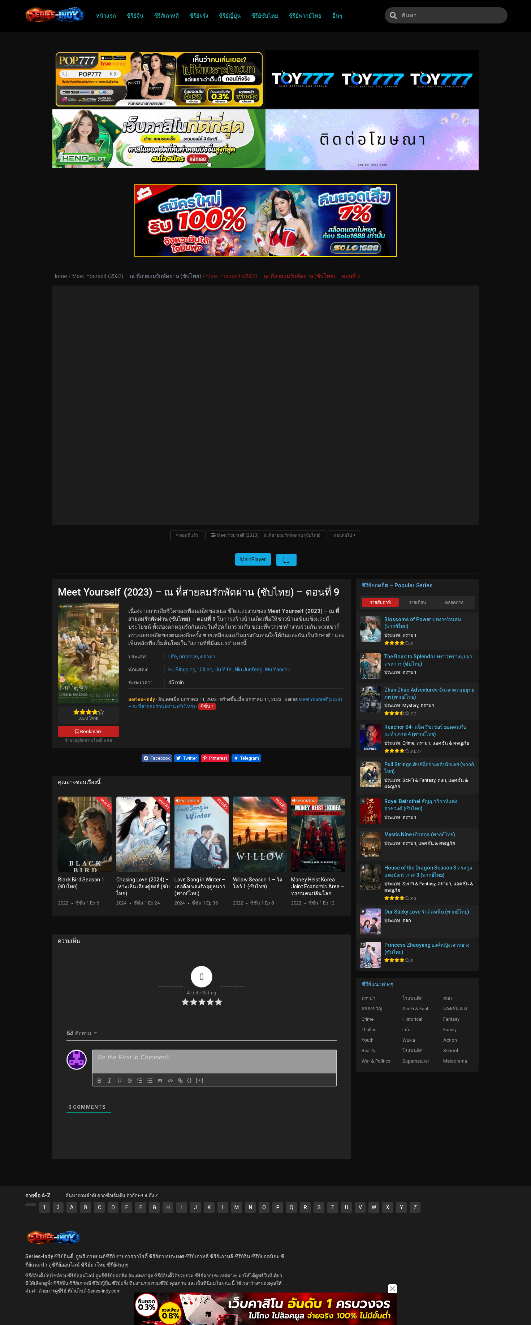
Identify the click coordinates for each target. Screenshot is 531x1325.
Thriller (368, 1029)
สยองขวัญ (372, 1008)
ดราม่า (207, 656)
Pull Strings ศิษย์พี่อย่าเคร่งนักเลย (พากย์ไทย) (429, 768)
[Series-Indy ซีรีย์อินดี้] (54, 22)
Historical (412, 1019)
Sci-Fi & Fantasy (418, 780)
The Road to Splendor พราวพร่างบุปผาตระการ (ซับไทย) (428, 660)
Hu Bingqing (181, 669)
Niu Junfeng (249, 669)
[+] (200, 1080)
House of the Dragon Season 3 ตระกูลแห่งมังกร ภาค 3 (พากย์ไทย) (428, 871)
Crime (408, 743)
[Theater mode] (286, 560)
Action (450, 1040)
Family (450, 1029)
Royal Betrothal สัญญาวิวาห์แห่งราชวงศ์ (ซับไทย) (420, 804)
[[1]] (30, 1204)
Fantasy (451, 1019)
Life (172, 656)
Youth (368, 1040)
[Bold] (99, 1080)
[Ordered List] (140, 1080)
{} (189, 1080)
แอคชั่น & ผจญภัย (450, 743)
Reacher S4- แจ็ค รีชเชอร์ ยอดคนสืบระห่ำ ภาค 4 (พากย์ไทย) (425, 730)
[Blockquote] (160, 1080)
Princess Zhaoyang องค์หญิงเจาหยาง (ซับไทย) (427, 948)
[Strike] (130, 1080)
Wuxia (408, 1040)
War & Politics (376, 1061)
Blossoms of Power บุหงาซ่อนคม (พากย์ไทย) (422, 622)
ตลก (441, 780)
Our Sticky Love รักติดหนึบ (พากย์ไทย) (426, 912)
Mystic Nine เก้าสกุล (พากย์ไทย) (419, 834)
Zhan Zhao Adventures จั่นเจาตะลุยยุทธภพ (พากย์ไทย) (429, 693)
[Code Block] (170, 1080)
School (450, 1050)
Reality (368, 1050)
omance (188, 656)
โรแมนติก (412, 998)
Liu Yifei (224, 669)
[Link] (180, 1080)
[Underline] (120, 1080)
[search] (393, 15)
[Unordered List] (150, 1080)
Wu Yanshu (277, 669)
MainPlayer (253, 559)
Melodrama (455, 1061)
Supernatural (415, 1061)
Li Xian (205, 669)
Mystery (410, 705)
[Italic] (109, 1080)
